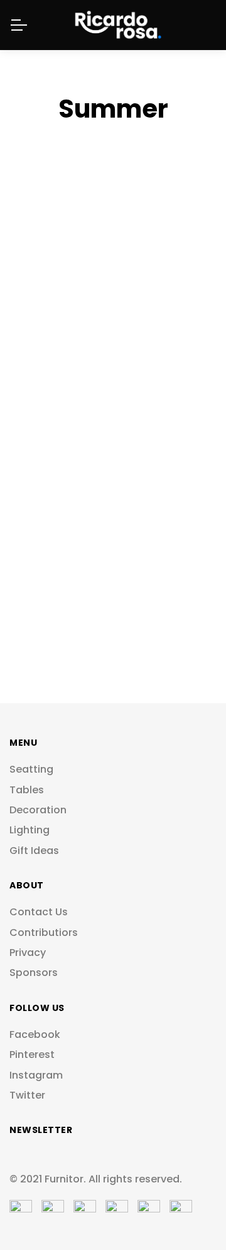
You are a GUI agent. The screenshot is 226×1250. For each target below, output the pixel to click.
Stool (38, 207)
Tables (26, 790)
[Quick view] (185, 271)
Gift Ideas (34, 851)
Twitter (27, 1095)
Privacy (27, 953)
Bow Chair (52, 191)
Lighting (29, 830)
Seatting (31, 769)
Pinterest (32, 1055)
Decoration (38, 810)
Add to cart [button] (185, 237)
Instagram (36, 1075)
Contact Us (38, 912)
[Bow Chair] (113, 271)
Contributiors (43, 933)
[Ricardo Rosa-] (113, 25)
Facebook (34, 1035)
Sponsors (33, 973)
